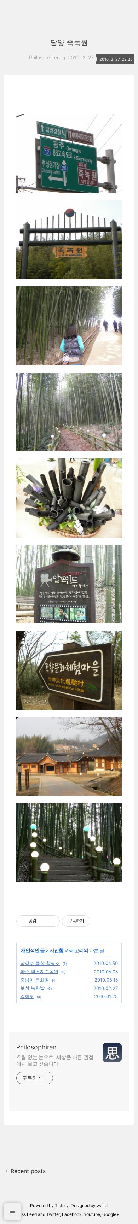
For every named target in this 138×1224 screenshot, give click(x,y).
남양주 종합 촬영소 (40, 963)
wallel (102, 1205)
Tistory (62, 1205)
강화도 (27, 996)
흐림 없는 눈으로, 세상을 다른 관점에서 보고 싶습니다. (54, 1060)
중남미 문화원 (34, 980)
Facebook (72, 1214)
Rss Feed (28, 1214)
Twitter (53, 1214)
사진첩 (56, 950)
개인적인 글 (33, 950)
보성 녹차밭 (32, 988)
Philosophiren (36, 1047)
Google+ (110, 1214)
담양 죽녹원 (69, 42)
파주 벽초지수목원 (39, 971)
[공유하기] (43, 921)
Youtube (92, 1214)
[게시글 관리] (51, 921)
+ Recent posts (25, 1171)
